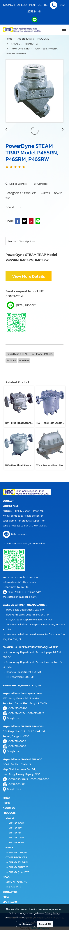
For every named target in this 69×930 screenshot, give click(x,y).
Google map (14, 718)
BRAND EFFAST (17, 842)
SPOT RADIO (10, 902)
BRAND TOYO (16, 823)
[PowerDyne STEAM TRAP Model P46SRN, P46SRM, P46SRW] (34, 91)
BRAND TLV (15, 828)
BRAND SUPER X (18, 867)
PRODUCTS (30, 193)
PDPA (6, 897)
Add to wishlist (17, 184)
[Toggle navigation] (64, 30)
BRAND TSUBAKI (18, 862)
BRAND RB (15, 833)
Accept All (45, 923)
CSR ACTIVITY (14, 887)
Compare (41, 184)
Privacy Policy (52, 913)
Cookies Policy (19, 916)
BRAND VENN (16, 838)
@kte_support (25, 304)
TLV (19, 207)
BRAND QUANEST (19, 872)
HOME (6, 803)
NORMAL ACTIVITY (16, 882)
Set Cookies (25, 923)
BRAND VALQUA (18, 852)
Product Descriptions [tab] (21, 241)
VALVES (46, 193)
